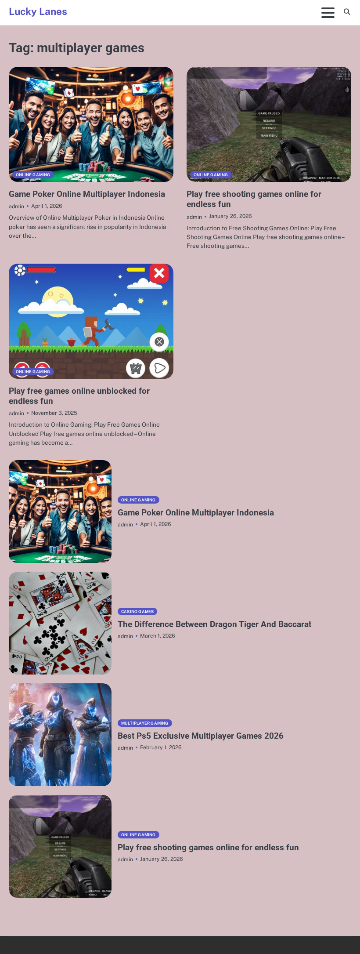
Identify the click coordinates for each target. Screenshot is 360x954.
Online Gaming (33, 174)
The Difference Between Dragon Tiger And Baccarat (214, 624)
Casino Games (137, 611)
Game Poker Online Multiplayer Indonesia (87, 194)
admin (16, 206)
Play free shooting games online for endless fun (208, 847)
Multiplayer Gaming (145, 723)
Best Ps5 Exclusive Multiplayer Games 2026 (201, 735)
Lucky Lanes (38, 11)
